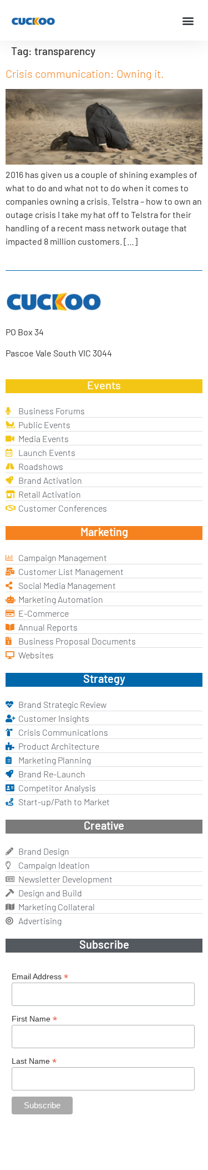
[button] (188, 20)
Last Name (34, 1060)
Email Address (40, 976)
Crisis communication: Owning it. (85, 73)
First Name (34, 1018)
